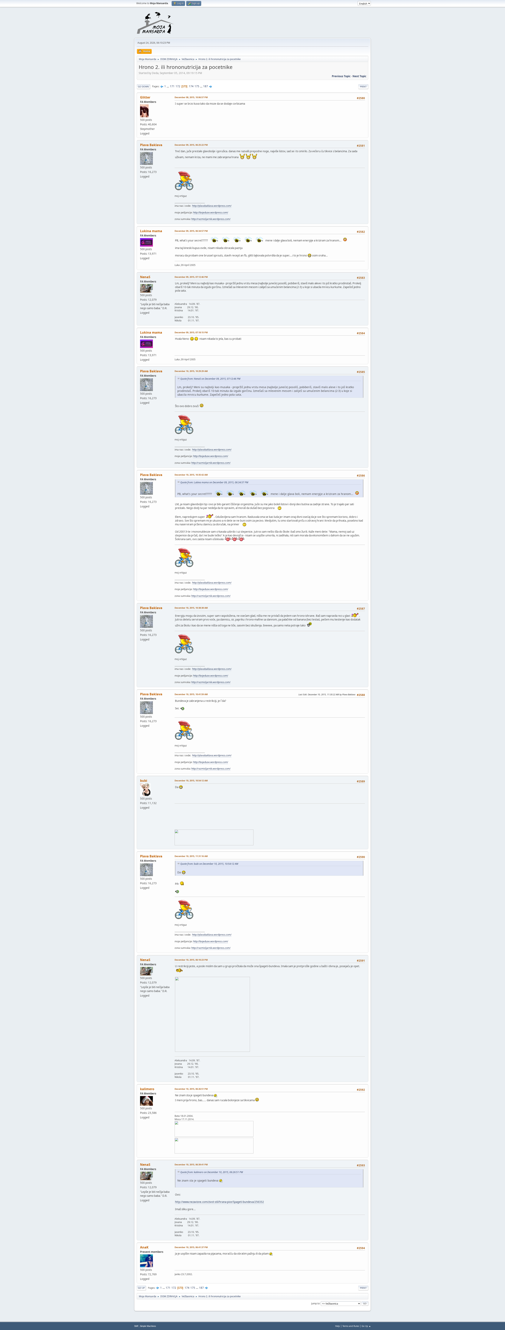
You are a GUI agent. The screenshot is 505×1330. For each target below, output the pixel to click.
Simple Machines (148, 1326)
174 (191, 86)
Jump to (315, 1303)
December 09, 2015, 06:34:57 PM (191, 230)
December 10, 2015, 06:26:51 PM (191, 1088)
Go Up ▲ (366, 1325)
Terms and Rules (350, 1325)
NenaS (145, 277)
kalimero (147, 1089)
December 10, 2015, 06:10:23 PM (191, 959)
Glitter (145, 97)
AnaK (144, 1247)
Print (363, 86)
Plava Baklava (151, 145)
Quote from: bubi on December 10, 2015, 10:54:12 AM (209, 863)
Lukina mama (151, 231)
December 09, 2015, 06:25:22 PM (191, 144)
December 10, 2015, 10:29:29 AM (191, 371)
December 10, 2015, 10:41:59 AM (191, 694)
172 (178, 86)
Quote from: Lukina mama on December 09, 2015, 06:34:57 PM (214, 482)
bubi (143, 780)
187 (205, 86)
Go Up (141, 1287)
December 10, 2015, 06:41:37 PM (191, 1247)
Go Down (143, 86)
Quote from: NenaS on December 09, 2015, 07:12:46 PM (210, 378)
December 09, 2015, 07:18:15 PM (191, 332)
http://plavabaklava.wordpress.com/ (211, 205)
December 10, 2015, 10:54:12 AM (191, 780)
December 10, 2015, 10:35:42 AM (191, 474)
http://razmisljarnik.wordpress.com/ (210, 219)
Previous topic (341, 76)
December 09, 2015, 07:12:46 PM (191, 276)
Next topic (359, 76)
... (168, 86)
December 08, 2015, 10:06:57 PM (191, 97)
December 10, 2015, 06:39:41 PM (191, 1164)
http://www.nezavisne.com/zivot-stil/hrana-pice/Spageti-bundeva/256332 (219, 1202)
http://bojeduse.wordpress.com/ (210, 212)
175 (197, 86)
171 (172, 86)
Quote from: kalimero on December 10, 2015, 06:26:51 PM (211, 1172)
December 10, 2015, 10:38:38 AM (191, 607)
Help (337, 1325)
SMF (136, 1326)
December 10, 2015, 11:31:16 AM (191, 856)
